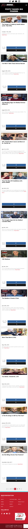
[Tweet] (16, 50)
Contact (11, 506)
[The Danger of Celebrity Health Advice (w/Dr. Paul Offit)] (14, 19)
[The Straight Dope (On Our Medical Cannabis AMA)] (14, 214)
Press (19, 499)
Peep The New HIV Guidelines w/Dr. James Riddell (12, 181)
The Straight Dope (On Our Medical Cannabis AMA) (12, 220)
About (2, 499)
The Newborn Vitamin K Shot (10, 298)
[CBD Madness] (14, 253)
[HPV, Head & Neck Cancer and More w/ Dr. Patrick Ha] (14, 136)
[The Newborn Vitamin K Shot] (14, 293)
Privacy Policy (21, 501)
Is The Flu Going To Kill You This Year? (13, 415)
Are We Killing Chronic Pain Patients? (13, 455)
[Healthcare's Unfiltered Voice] (7, 5)
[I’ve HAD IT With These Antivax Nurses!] (14, 58)
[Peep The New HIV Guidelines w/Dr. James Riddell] (14, 175)
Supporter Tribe (13, 499)
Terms (2, 501)
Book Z (19, 504)
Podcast (11, 501)
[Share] (16, 47)
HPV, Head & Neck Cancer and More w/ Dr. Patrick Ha (13, 142)
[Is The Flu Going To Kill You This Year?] (14, 410)
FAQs (2, 506)
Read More (4, 34)
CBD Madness (6, 259)
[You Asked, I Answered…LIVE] (14, 371)
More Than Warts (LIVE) (9, 337)
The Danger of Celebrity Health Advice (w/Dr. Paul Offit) (13, 25)
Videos (2, 504)
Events (11, 504)
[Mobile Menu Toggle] (26, 5)
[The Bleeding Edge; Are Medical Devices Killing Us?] (14, 97)
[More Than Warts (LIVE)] (14, 332)
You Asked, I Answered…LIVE (10, 376)
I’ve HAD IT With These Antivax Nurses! (13, 63)
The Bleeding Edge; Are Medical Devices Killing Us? (13, 103)
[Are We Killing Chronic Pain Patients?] (14, 449)
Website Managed (9, 526)
